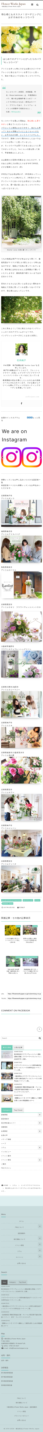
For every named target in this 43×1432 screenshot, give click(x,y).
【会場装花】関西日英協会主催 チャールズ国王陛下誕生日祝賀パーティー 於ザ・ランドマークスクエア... (27, 1089)
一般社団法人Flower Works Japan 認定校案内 (21, 1407)
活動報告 (4, 1127)
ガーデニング (27, 900)
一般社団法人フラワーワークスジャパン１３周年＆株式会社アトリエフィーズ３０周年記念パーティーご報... (28, 1078)
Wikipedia (16, 112)
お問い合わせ (21, 1263)
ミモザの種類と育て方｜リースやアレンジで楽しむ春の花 (12, 940)
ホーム (21, 1221)
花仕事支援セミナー (8, 1123)
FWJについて (19, 1227)
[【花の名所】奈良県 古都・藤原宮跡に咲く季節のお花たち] (13, 965)
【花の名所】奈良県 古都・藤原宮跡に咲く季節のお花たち (13, 971)
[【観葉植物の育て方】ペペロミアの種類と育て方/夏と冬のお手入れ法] (30, 965)
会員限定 (4, 1131)
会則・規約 (4, 1360)
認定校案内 (21, 1233)
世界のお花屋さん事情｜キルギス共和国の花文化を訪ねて (29, 940)
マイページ (19, 1257)
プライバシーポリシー (21, 1416)
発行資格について (19, 1239)
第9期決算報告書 (6, 1385)
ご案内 (3, 1164)
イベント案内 (6, 1156)
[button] (3, 457)
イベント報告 (6, 1160)
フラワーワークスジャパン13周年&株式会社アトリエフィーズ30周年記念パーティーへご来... (27, 1067)
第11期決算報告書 (7, 1377)
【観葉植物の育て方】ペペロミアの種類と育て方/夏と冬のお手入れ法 (30, 971)
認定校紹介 (5, 1119)
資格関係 (4, 1115)
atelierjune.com (32, 397)
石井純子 (22, 907)
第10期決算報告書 (7, 1381)
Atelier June (8, 903)
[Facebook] (21, 403)
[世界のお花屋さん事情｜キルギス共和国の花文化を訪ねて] (30, 933)
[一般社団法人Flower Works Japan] (14, 4)
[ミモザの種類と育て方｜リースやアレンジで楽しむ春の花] (12, 934)
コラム (37, 900)
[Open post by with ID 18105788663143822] (11, 457)
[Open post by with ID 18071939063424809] (32, 457)
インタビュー (6, 1152)
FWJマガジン (6, 1168)
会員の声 (4, 1135)
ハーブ (3, 1143)
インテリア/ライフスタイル (11, 900)
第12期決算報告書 (7, 1373)
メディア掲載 (6, 1139)
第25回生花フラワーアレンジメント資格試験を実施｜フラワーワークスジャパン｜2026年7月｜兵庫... (28, 1056)
